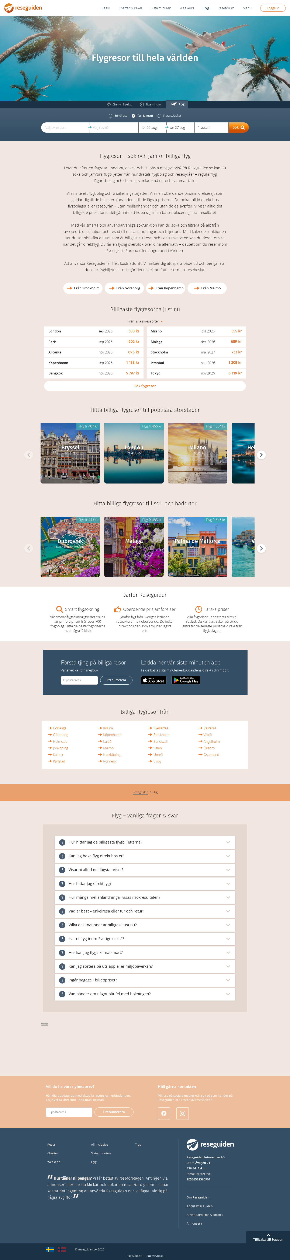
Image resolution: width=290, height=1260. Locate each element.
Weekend (187, 8)
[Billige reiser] (62, 1249)
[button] (65, 127)
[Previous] (28, 455)
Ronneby (110, 761)
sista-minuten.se (154, 1255)
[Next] (261, 455)
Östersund (211, 755)
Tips (138, 1144)
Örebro (209, 748)
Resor (105, 8)
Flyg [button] (206, 8)
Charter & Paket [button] (130, 8)
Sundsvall (160, 742)
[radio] (118, 116)
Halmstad (60, 742)
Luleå (107, 742)
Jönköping (60, 748)
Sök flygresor (145, 386)
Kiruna (108, 728)
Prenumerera (116, 680)
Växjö (208, 735)
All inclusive (99, 1144)
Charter (52, 1153)
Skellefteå (160, 728)
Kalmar (58, 755)
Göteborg (60, 735)
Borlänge (59, 728)
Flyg (94, 1162)
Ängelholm (212, 742)
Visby (157, 761)
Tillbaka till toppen (268, 1239)
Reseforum (226, 8)
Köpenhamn (112, 735)
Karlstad (59, 761)
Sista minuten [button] (161, 8)
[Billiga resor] (50, 1249)
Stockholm (161, 735)
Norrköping (111, 755)
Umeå (158, 755)
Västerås (210, 728)
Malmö (108, 748)
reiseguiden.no (134, 1255)
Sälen (157, 748)
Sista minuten (101, 1153)
